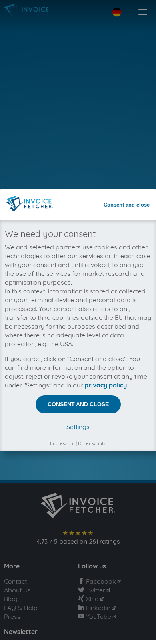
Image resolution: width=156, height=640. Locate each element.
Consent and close (127, 205)
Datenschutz (92, 443)
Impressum (62, 443)
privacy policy (105, 385)
